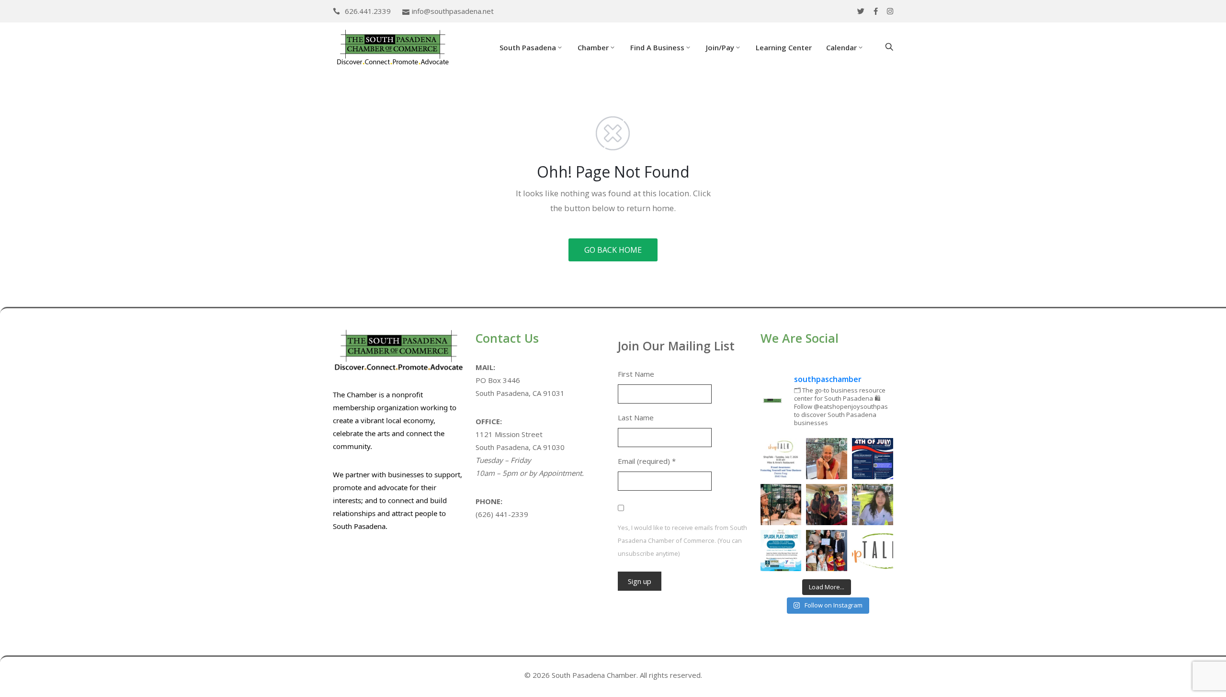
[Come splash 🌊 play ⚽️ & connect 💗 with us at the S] (781, 550)
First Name (636, 374)
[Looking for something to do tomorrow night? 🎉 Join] (781, 504)
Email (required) (647, 461)
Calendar (841, 47)
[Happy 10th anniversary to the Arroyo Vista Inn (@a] (826, 504)
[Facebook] (876, 11)
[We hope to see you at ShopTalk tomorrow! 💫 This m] (872, 550)
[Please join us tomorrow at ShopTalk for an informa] (781, 458)
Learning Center (784, 47)
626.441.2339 (368, 11)
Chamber (593, 47)
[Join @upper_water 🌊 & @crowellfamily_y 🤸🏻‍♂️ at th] (872, 504)
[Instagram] (890, 11)
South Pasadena (527, 47)
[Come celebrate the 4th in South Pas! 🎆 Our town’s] (872, 458)
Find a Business (657, 47)
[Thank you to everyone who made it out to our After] (826, 458)
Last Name (636, 417)
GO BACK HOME (613, 250)
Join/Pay (720, 47)
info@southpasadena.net (453, 11)
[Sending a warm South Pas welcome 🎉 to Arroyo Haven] (826, 550)
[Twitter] (860, 11)
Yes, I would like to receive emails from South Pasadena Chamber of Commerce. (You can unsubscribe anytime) (682, 540)
